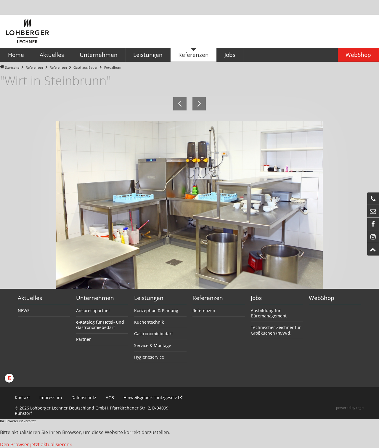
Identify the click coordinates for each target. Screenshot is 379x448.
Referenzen (34, 67)
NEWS (24, 310)
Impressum (50, 397)
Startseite (12, 67)
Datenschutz (83, 397)
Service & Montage (152, 345)
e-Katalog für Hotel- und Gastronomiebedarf (100, 324)
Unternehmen (95, 298)
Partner (83, 339)
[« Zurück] (180, 103)
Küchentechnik (149, 322)
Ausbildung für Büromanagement (269, 313)
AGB (110, 397)
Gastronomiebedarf (153, 333)
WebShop (321, 298)
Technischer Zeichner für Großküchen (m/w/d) (276, 330)
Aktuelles (30, 298)
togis (360, 407)
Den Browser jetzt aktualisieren (35, 444)
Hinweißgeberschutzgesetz (150, 397)
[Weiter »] (199, 103)
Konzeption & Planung (156, 310)
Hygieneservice (149, 357)
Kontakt (22, 397)
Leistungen (148, 298)
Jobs (256, 298)
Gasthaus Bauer (85, 67)
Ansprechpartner (93, 310)
